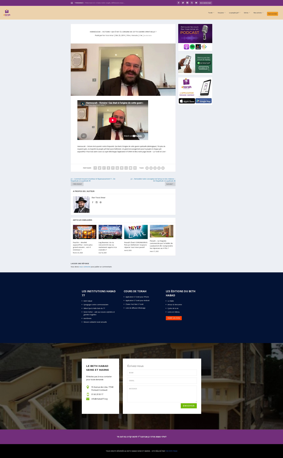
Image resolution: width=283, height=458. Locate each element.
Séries (246, 13)
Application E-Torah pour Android (137, 300)
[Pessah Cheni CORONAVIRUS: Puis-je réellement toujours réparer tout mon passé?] (136, 232)
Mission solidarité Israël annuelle (95, 322)
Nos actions (258, 13)
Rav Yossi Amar (108, 35)
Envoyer (189, 406)
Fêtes (129, 35)
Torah (210, 13)
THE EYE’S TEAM (171, 451)
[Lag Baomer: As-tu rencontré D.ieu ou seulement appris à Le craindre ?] (110, 232)
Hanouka (134, 35)
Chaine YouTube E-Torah (134, 304)
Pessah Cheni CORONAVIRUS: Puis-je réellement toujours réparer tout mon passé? (136, 244)
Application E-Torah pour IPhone (137, 297)
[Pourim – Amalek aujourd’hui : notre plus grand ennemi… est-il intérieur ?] (84, 232)
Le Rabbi (171, 301)
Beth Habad (88, 301)
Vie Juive (221, 13)
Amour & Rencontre (175, 304)
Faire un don (272, 14)
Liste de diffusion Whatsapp (135, 308)
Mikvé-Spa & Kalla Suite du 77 (94, 308)
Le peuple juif (234, 13)
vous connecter (84, 267)
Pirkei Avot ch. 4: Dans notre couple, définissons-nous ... (105, 3)
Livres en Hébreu (174, 312)
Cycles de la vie (173, 308)
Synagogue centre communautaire (96, 304)
